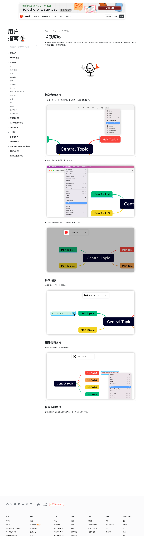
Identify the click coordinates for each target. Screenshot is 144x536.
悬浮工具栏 (13, 110)
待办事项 (13, 84)
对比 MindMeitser (59, 532)
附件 (11, 102)
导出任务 (13, 95)
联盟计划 (91, 521)
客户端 (8, 521)
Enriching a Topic (55, 31)
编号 (11, 99)
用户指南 (74, 532)
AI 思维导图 (33, 528)
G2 (107, 528)
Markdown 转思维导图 (13, 528)
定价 (124, 521)
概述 (31, 521)
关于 (107, 521)
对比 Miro (57, 524)
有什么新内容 (110, 524)
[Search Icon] (22, 47)
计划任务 (13, 88)
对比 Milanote (58, 528)
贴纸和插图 (13, 70)
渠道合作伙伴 (92, 524)
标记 (11, 66)
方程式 (12, 106)
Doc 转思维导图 (11, 532)
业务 (124, 528)
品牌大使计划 (92, 528)
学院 (72, 528)
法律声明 (108, 532)
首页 (46, 31)
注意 (11, 73)
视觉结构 (33, 532)
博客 (72, 524)
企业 (124, 532)
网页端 (8, 524)
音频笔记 (13, 77)
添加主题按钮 (14, 113)
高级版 (125, 524)
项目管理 (33, 524)
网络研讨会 (91, 532)
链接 (11, 80)
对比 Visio (57, 521)
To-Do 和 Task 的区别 (17, 91)
